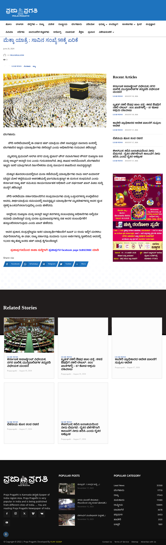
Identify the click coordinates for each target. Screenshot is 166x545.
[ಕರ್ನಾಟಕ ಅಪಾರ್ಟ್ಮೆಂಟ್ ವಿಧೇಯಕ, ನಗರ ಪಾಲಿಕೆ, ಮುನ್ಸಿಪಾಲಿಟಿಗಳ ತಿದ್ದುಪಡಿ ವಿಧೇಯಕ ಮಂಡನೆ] (29, 335)
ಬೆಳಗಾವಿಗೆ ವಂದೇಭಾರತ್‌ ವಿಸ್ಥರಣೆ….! (91, 515)
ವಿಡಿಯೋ (90, 24)
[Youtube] (7, 523)
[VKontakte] (42, 514)
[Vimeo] (33, 514)
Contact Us (107, 542)
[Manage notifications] (5, 534)
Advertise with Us (148, 542)
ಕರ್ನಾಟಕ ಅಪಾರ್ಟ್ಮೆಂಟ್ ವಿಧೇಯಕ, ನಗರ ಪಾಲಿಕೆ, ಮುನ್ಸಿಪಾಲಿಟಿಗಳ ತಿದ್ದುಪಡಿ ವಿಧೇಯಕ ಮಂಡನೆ (136, 89)
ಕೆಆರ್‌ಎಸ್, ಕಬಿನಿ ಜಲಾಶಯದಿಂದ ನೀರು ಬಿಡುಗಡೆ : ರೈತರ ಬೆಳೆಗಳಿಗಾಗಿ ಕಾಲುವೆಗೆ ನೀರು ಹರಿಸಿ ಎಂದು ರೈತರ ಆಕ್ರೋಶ (136, 154)
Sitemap (134, 542)
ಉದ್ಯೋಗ (113, 24)
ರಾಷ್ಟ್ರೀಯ (62, 24)
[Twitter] (24, 514)
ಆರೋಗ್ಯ (57, 32)
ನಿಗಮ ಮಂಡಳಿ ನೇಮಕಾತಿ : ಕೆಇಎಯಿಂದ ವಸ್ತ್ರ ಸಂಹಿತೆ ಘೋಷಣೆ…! (92, 501)
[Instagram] (15, 514)
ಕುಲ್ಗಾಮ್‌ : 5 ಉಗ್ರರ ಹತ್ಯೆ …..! (88, 484)
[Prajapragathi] (5, 55)
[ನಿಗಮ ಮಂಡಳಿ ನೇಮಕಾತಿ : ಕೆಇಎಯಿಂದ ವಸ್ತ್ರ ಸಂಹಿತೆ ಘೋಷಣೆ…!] (67, 504)
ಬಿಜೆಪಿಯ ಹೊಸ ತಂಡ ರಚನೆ (127, 138)
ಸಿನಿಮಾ (9, 32)
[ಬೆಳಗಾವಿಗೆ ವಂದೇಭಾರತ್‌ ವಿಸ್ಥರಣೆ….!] (67, 520)
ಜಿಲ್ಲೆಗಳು (31, 24)
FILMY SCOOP (56, 542)
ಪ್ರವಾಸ (91, 32)
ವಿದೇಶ (51, 24)
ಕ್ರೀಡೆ (139, 24)
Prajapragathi (17, 55)
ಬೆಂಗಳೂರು (76, 24)
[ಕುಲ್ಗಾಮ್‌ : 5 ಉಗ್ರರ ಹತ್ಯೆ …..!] (67, 489)
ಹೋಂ (9, 24)
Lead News (17, 66)
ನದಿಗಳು (20, 32)
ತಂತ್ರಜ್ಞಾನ (150, 24)
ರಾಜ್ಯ (41, 24)
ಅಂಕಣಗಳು (127, 24)
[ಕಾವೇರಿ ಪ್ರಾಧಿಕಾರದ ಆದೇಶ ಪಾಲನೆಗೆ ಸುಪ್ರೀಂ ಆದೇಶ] (137, 335)
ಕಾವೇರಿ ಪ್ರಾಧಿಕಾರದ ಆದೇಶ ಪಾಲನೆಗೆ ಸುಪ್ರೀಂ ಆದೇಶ (137, 124)
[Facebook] (7, 514)
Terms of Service (121, 542)
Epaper (19, 24)
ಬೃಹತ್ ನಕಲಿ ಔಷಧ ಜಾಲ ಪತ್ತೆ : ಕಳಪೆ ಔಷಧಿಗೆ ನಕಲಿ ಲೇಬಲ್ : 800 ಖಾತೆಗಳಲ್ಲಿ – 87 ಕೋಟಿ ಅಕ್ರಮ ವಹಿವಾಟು (137, 108)
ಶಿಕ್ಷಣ (81, 32)
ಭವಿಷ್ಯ (102, 24)
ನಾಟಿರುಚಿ (70, 32)
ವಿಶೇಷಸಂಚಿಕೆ (105, 32)
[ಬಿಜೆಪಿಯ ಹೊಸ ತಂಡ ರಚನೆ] (29, 400)
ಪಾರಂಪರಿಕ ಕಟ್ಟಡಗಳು (39, 32)
